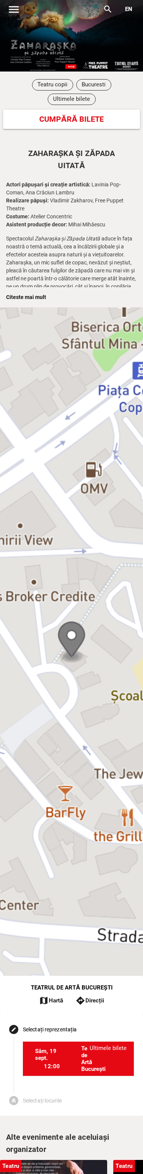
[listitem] (78, 1059)
